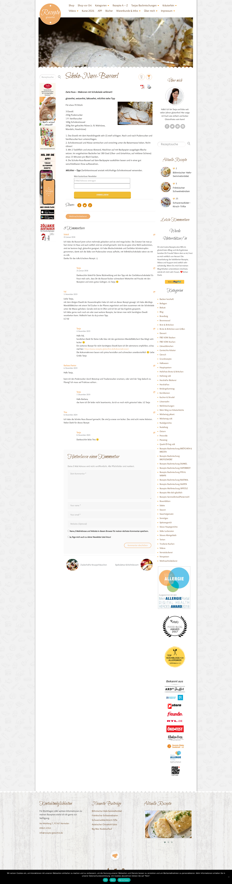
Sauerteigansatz (166, 514)
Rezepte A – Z (120, 5)
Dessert (163, 333)
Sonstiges (164, 518)
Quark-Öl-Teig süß (167, 444)
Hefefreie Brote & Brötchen (171, 371)
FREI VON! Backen (167, 337)
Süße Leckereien (167, 531)
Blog (161, 312)
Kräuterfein (168, 5)
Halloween (164, 363)
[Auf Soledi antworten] (154, 235)
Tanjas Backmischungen (144, 5)
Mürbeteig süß (166, 418)
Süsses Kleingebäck (168, 535)
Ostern (163, 431)
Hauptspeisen (165, 367)
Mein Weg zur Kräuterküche (172, 410)
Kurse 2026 (88, 10)
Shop (71, 5)
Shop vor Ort (85, 5)
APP (100, 10)
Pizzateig (163, 440)
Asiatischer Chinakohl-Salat (104, 824)
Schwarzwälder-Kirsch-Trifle (104, 820)
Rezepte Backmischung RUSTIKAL (174, 480)
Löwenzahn (164, 401)
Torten (162, 539)
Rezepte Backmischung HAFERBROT (175, 468)
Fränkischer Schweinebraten (105, 815)
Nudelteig (164, 427)
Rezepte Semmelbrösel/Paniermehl (174, 497)
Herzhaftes (164, 384)
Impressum (166, 10)
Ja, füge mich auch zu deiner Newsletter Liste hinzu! (90, 537)
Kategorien (101, 5)
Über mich (149, 10)
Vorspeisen (164, 556)
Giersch (163, 354)
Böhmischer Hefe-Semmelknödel (107, 811)
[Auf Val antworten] (154, 292)
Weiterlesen (124, 880)
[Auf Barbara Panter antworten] (154, 366)
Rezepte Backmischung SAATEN (173, 484)
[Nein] (228, 877)
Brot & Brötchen (167, 324)
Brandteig (164, 316)
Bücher (109, 10)
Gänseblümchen (166, 346)
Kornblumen (165, 393)
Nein (113, 880)
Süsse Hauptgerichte (169, 526)
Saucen (163, 509)
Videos (72, 10)
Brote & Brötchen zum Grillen (172, 329)
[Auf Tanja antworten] (154, 268)
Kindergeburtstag (167, 388)
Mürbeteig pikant (167, 414)
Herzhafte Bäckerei (168, 380)
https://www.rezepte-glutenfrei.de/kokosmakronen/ (106, 349)
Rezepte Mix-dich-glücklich (171, 492)
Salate (162, 505)
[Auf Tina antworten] (154, 412)
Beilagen (163, 303)
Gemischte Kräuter (168, 350)
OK (105, 880)
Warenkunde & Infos (127, 10)
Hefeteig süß (165, 376)
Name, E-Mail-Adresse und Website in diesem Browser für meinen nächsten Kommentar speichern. (109, 531)
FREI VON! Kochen (167, 342)
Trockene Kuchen (167, 544)
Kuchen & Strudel (167, 397)
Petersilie (164, 435)
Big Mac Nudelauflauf (102, 828)
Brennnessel (165, 320)
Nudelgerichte (166, 423)
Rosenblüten (165, 501)
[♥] (115, 855)
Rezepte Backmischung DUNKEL (173, 463)
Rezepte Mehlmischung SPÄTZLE (174, 488)
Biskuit (163, 307)
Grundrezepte (166, 359)
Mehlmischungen (167, 406)
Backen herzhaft (167, 299)
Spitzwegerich (166, 522)
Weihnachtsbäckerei (78, 216)
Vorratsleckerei (166, 552)
